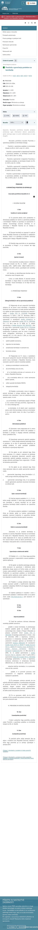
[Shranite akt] (28, 22)
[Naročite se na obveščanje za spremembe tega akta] (25, 22)
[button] (19, 60)
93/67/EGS (32, 649)
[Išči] (24, 3)
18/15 (21, 76)
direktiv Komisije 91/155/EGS (15, 649)
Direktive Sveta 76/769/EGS (25, 647)
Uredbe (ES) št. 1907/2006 (27, 321)
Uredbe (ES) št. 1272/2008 (27, 327)
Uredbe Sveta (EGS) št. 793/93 (14, 645)
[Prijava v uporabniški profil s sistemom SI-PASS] (31, 3)
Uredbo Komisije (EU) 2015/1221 (21, 325)
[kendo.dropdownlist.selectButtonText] (22, 122)
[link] (5, 13)
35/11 (14, 76)
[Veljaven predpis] (4, 67)
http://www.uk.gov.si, (17, 597)
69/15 (25, 76)
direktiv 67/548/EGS (27, 319)
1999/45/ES (6, 321)
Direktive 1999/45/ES (19, 643)
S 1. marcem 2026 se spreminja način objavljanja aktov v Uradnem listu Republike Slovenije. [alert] (20, 17)
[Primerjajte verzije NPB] (26, 122)
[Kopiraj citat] (15, 60)
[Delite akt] (31, 22)
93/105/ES (8, 651)
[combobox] (16, 122)
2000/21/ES (16, 651)
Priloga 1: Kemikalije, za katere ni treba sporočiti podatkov (17, 751)
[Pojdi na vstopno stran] (5, 4)
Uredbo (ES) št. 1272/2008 (18, 313)
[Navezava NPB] (34, 196)
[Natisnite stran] (35, 22)
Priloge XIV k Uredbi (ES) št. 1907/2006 (23, 657)
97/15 (30, 76)
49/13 (18, 76)
